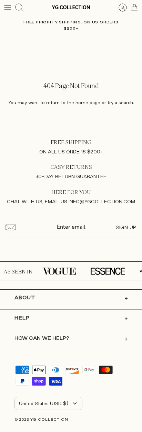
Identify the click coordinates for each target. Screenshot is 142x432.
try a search (120, 102)
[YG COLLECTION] (71, 7)
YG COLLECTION (50, 419)
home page (87, 102)
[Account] (119, 7)
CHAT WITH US (24, 201)
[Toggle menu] (7, 7)
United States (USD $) (43, 403)
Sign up (126, 227)
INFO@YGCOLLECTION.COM (102, 201)
